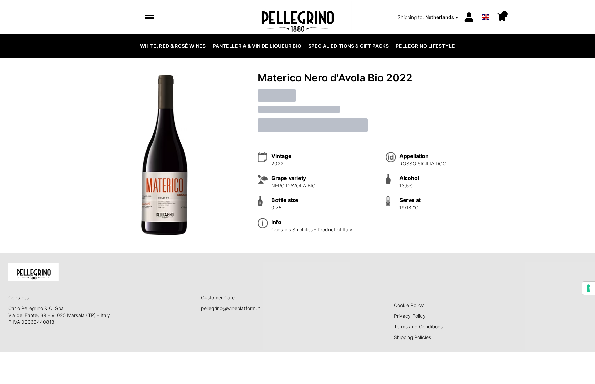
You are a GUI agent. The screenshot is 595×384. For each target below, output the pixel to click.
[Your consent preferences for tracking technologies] (588, 288)
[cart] (501, 17)
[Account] (469, 17)
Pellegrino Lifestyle (425, 46)
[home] (297, 17)
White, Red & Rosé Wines (173, 46)
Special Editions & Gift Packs (348, 46)
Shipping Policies (412, 337)
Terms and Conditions (418, 326)
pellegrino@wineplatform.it (230, 308)
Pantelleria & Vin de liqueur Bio (257, 46)
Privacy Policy (410, 316)
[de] (485, 8)
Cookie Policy (409, 305)
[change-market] (428, 17)
